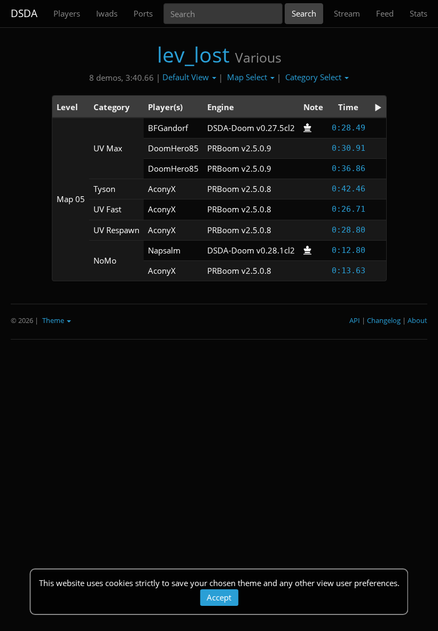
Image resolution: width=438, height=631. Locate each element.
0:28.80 (348, 230)
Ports (143, 13)
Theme (54, 320)
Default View (186, 77)
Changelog (384, 320)
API (354, 320)
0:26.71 (348, 209)
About (417, 320)
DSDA (24, 13)
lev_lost (193, 54)
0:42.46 (348, 189)
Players (66, 13)
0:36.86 (348, 168)
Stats (418, 13)
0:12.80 (348, 250)
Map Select (248, 77)
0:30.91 (348, 148)
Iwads (107, 13)
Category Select (314, 77)
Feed (385, 13)
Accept (219, 597)
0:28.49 (348, 128)
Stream (347, 13)
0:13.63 (348, 270)
